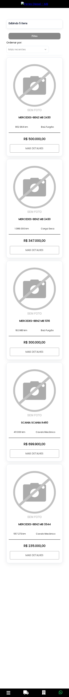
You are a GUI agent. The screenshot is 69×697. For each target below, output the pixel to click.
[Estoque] (26, 692)
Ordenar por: (14, 42)
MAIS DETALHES (34, 148)
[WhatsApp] (60, 692)
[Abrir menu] (8, 693)
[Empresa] (44, 692)
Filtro (35, 36)
